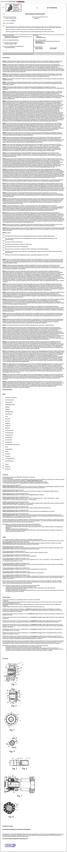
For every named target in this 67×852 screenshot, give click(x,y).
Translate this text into (4, 1)
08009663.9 (13, 20)
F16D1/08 (36, 18)
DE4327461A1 (8, 844)
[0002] (13, 844)
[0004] (14, 845)
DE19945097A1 (9, 845)
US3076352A (8, 846)
